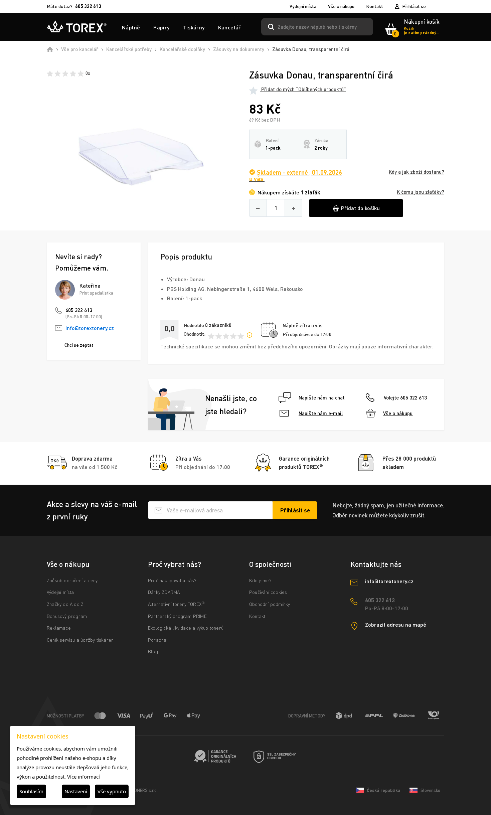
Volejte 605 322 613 (405, 397)
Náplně (131, 27)
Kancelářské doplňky (182, 49)
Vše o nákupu (341, 6)
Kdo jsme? (260, 580)
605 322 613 (78, 310)
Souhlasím (31, 791)
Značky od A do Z (65, 604)
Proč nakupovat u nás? (172, 580)
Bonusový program (67, 616)
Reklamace (59, 628)
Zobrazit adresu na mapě (395, 624)
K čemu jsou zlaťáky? (420, 191)
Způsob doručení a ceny (72, 580)
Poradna (157, 640)
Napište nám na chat (322, 397)
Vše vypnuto (112, 791)
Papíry (161, 27)
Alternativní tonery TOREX (176, 604)
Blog (153, 651)
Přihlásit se (414, 6)
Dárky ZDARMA (164, 592)
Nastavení (75, 791)
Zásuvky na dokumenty (238, 49)
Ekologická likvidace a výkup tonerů (185, 628)
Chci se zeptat (79, 345)
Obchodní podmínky (269, 604)
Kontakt (374, 6)
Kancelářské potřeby (129, 49)
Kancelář (229, 27)
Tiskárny (194, 27)
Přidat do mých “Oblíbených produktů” (303, 89)
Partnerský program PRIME (177, 616)
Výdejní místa (303, 6)
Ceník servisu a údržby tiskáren (80, 640)
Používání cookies (268, 592)
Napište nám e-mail (321, 413)
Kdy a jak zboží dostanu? (416, 171)
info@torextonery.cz (89, 328)
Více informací (83, 776)
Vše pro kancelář (79, 49)
